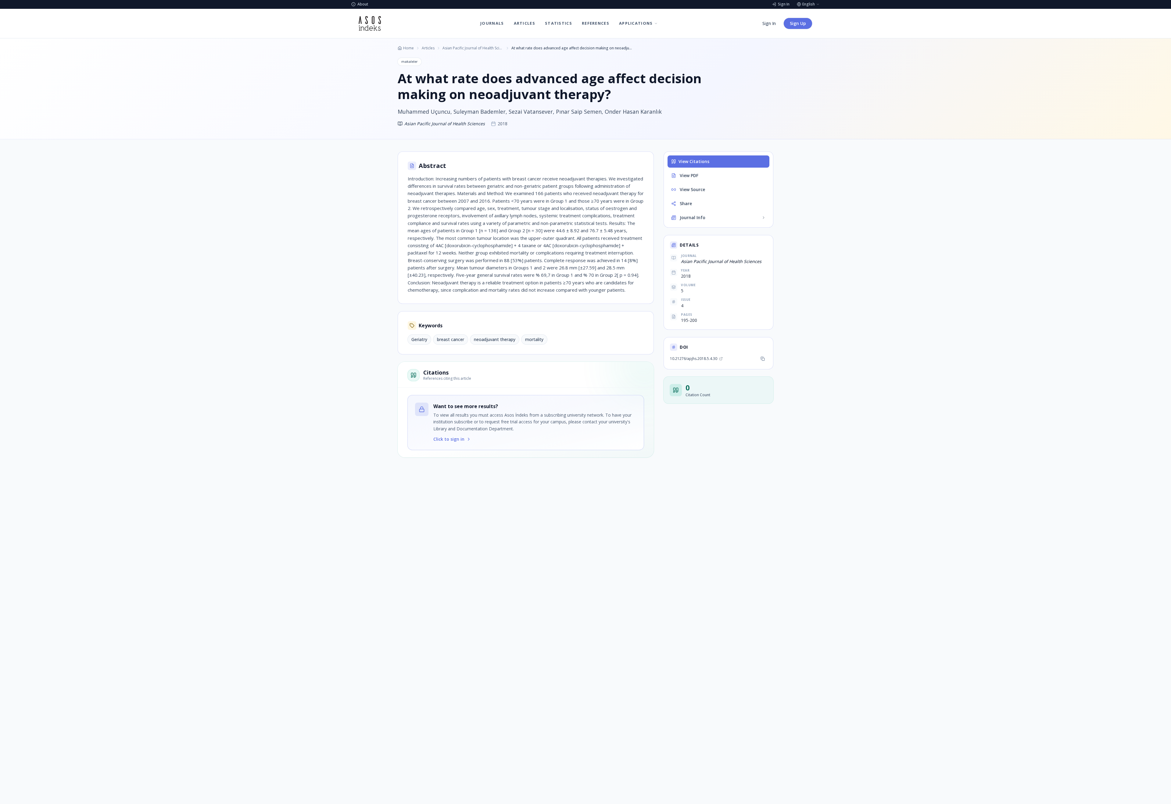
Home (408, 48)
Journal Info (692, 217)
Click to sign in (448, 439)
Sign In (769, 23)
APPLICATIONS (636, 23)
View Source (692, 189)
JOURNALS (492, 23)
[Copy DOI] (762, 358)
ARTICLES (524, 23)
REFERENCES (595, 23)
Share (686, 203)
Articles (428, 48)
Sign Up (798, 23)
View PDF (689, 175)
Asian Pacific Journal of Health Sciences (472, 48)
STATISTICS (558, 23)
